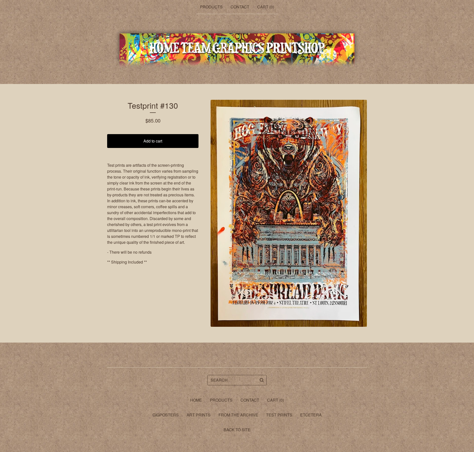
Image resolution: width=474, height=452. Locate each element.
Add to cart (152, 141)
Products (211, 7)
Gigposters (166, 415)
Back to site (237, 429)
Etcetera (311, 415)
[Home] (237, 49)
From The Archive (238, 415)
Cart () (265, 7)
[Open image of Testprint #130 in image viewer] (289, 213)
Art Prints (199, 415)
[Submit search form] (262, 380)
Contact (240, 7)
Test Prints (279, 415)
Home (196, 400)
